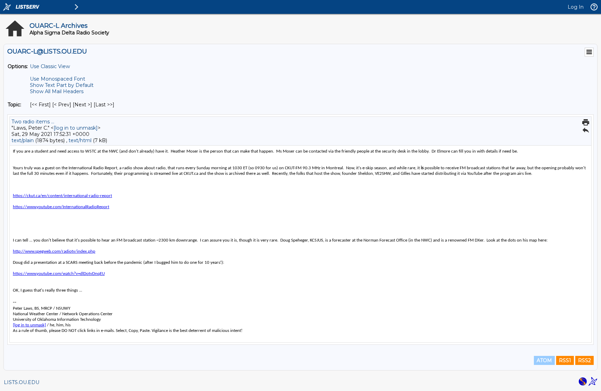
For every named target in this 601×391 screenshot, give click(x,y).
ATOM (544, 360)
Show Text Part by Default (62, 85)
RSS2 (584, 360)
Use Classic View (50, 66)
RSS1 (565, 360)
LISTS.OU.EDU (21, 382)
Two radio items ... (32, 122)
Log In (576, 7)
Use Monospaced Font (57, 79)
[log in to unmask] (76, 128)
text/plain (22, 140)
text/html (80, 140)
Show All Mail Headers (56, 91)
